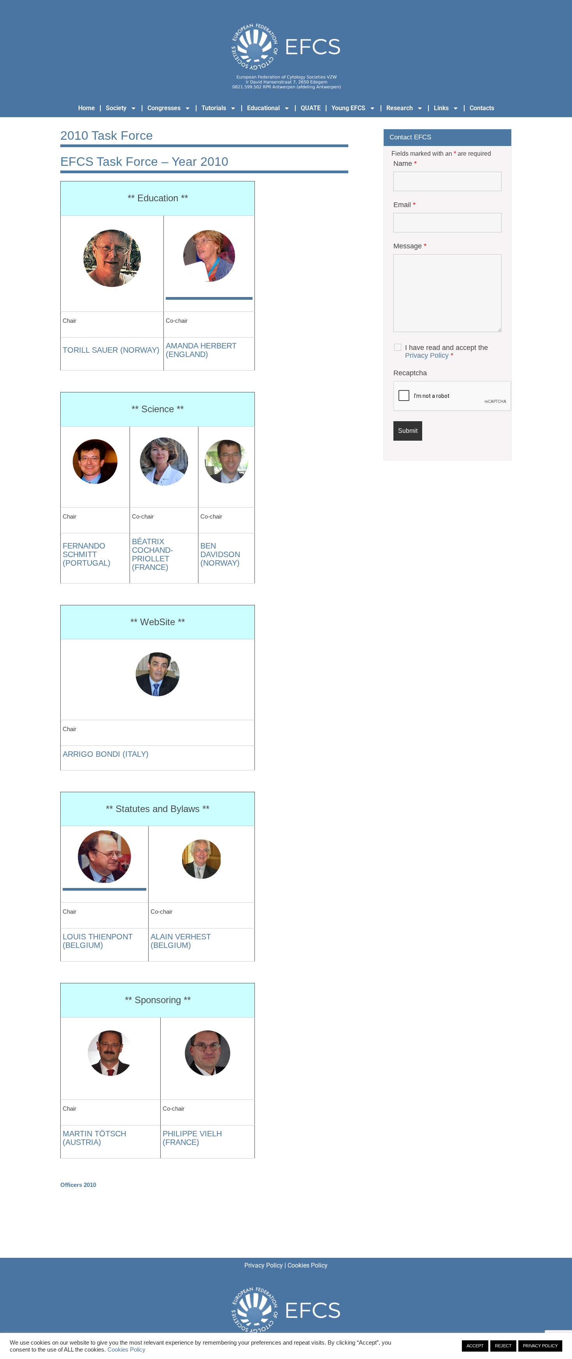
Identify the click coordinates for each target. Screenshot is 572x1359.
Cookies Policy (308, 1265)
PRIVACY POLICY (540, 1345)
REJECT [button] (503, 1345)
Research (399, 108)
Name (405, 163)
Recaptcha (410, 373)
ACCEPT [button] (475, 1345)
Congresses (164, 108)
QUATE (311, 108)
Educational (263, 108)
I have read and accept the (446, 351)
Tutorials (214, 108)
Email (404, 205)
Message (409, 246)
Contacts (482, 108)
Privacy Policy (427, 355)
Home (86, 108)
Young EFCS (348, 108)
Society (116, 108)
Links (441, 108)
